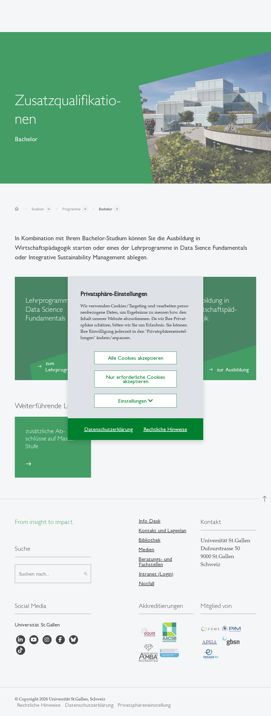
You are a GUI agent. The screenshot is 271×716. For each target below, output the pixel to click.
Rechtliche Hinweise (165, 429)
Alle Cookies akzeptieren (135, 358)
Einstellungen (133, 401)
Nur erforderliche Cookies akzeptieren (135, 379)
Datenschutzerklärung (108, 429)
